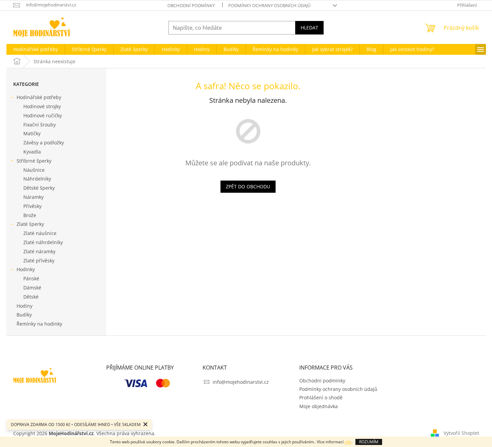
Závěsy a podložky (43, 142)
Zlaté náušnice (39, 233)
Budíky (24, 314)
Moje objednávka (318, 406)
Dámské (32, 287)
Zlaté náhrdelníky (43, 242)
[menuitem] (35, 49)
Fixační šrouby (39, 124)
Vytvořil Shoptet (461, 432)
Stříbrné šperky (34, 161)
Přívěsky (32, 206)
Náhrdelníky (37, 178)
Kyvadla (32, 151)
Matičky (32, 133)
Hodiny (24, 306)
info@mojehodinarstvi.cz (241, 382)
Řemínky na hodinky (39, 324)
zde (348, 442)
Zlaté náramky (39, 251)
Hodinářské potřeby (39, 97)
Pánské (31, 278)
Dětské (31, 296)
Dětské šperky (39, 188)
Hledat (309, 27)
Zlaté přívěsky (38, 260)
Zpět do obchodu (248, 186)
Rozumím (368, 442)
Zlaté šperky (30, 224)
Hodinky (26, 269)
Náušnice (34, 170)
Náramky (33, 197)
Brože (29, 215)
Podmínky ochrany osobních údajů (269, 5)
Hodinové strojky (42, 106)
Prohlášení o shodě (321, 397)
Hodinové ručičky (42, 115)
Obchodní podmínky (191, 5)
